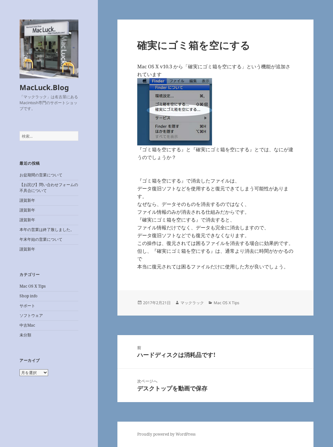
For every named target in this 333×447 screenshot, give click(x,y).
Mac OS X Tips (33, 286)
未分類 (25, 335)
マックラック (192, 302)
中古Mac (27, 325)
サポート (27, 305)
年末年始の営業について (41, 239)
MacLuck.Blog (44, 87)
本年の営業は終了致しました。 (47, 229)
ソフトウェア (31, 315)
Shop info (28, 296)
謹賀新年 (27, 200)
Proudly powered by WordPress (166, 434)
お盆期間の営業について (41, 175)
